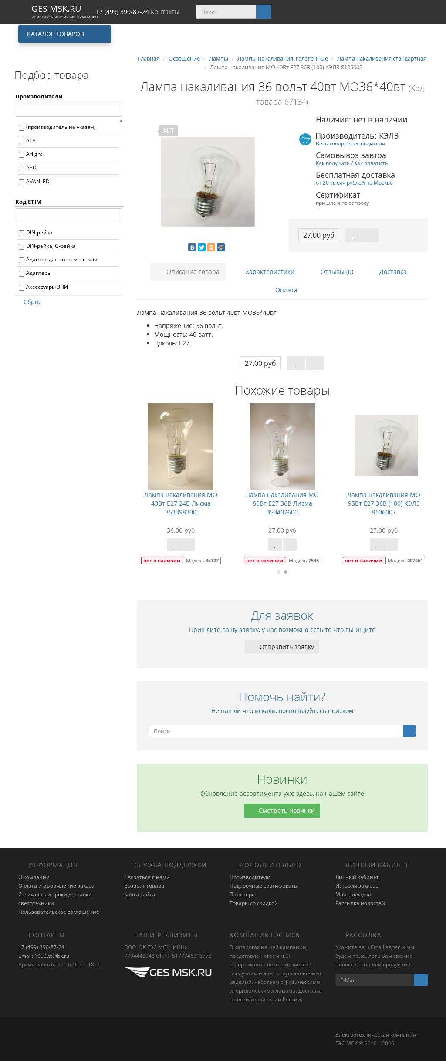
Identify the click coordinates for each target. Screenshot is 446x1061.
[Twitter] (202, 247)
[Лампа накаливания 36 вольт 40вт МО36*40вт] (206, 181)
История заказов (356, 885)
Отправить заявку (286, 646)
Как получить (333, 162)
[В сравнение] (370, 235)
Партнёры (243, 894)
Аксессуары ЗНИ (47, 287)
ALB (31, 140)
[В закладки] (353, 235)
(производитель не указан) (61, 127)
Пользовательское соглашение (58, 912)
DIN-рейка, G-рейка (51, 246)
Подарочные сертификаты (264, 885)
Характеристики (269, 271)
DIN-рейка (39, 232)
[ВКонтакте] (192, 247)
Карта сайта (139, 894)
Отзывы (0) (336, 271)
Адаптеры (38, 273)
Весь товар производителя (350, 143)
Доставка (392, 271)
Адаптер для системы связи (62, 259)
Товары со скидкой (254, 903)
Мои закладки (353, 894)
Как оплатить (371, 162)
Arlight (34, 154)
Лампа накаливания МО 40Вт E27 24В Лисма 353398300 (180, 503)
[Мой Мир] (221, 247)
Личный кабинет (357, 877)
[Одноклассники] (211, 247)
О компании (34, 877)
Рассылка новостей (360, 903)
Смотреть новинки (286, 810)
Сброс (32, 301)
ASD (31, 167)
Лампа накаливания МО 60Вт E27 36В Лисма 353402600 (282, 503)
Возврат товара (144, 885)
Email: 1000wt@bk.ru (43, 956)
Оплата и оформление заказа (56, 885)
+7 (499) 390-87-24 (41, 947)
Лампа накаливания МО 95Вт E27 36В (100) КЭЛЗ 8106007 (383, 503)
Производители (250, 877)
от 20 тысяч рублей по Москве (354, 182)
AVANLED (38, 181)
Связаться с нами (147, 877)
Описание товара (192, 271)
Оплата (285, 290)
